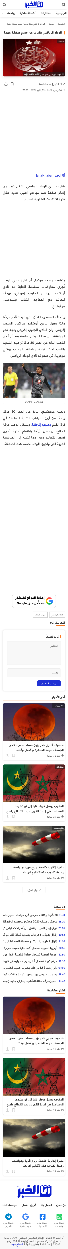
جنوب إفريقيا (40, 614)
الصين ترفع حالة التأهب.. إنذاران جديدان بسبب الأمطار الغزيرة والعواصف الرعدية (30, 981)
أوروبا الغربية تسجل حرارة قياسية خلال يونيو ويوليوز (30, 954)
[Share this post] (6, 84)
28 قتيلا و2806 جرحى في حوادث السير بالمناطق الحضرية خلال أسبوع (30, 915)
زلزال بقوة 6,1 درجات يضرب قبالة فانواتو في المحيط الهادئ (30, 934)
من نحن (61, 1205)
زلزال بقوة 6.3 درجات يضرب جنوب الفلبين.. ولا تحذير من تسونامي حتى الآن (30, 967)
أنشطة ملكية (28, 13)
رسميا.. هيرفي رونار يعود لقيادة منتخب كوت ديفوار (30, 974)
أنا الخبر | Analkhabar (50, 84)
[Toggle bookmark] (12, 84)
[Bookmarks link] (63, 5)
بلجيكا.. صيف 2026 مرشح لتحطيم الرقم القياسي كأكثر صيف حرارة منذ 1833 (30, 921)
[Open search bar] (4, 5)
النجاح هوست (15, 1244)
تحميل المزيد (34, 890)
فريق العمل (29, 1205)
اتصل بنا (46, 1205)
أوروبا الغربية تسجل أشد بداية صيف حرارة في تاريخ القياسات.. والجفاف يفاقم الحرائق (30, 948)
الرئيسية (61, 13)
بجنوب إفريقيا (41, 424)
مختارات (46, 13)
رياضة (11, 13)
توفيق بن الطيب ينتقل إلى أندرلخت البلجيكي (30, 928)
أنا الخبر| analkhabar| (50, 175)
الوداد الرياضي (57, 614)
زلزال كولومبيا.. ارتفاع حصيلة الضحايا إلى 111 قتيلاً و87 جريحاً (30, 941)
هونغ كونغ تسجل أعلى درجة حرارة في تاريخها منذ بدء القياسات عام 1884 (30, 961)
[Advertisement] (34, 136)
